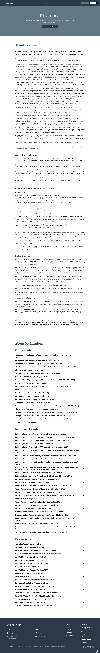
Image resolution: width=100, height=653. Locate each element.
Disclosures (35, 646)
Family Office (69, 630)
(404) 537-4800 (13, 636)
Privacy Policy (20, 646)
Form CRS (47, 646)
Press (82, 631)
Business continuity (62, 646)
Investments (69, 632)
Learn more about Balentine (50, 26)
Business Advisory (71, 635)
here (70, 202)
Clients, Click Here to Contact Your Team (86, 628)
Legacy (68, 627)
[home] (8, 3)
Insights (46, 3)
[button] (21, 3)
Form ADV (41, 646)
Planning (68, 624)
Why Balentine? (30, 3)
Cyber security (54, 646)
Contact (93, 3)
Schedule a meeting (86, 639)
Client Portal (85, 3)
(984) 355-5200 (41, 636)
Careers (83, 634)
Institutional (69, 638)
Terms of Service (28, 646)
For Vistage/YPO (85, 642)
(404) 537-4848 (12, 638)
